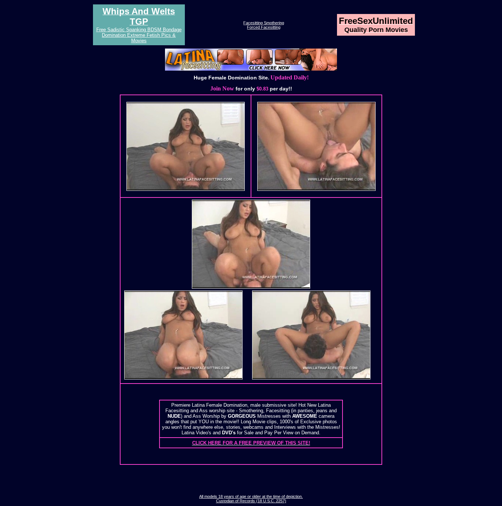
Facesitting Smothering (263, 23)
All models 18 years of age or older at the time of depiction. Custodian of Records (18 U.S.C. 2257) (251, 498)
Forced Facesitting (263, 27)
